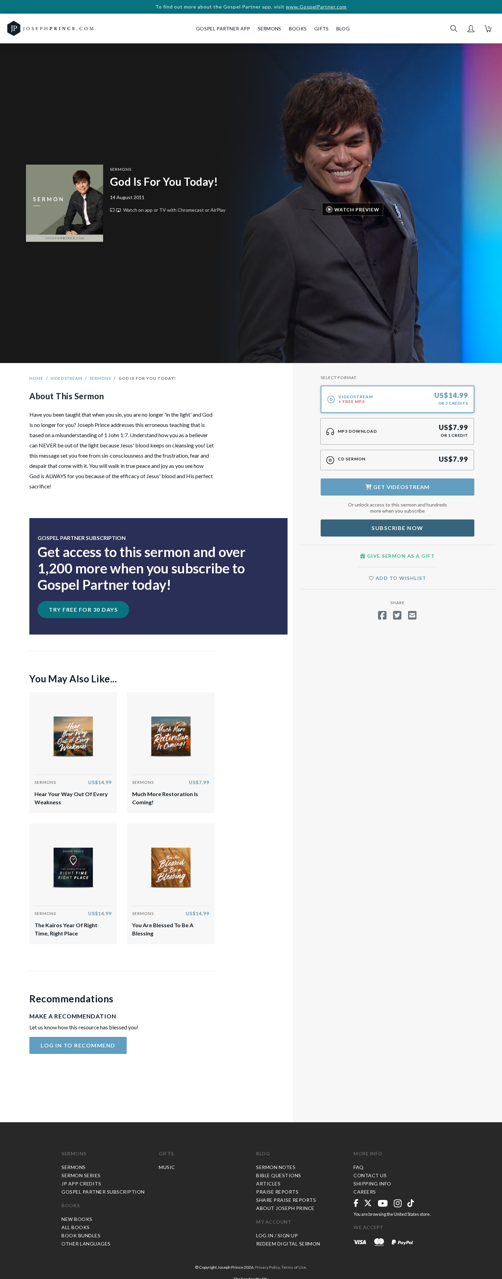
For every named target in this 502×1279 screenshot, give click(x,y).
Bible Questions (278, 1175)
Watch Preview (356, 209)
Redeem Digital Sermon (288, 1244)
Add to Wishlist (400, 578)
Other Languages (86, 1244)
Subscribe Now (397, 528)
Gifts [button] (321, 28)
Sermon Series (81, 1175)
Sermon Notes (275, 1167)
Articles (268, 1183)
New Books (77, 1219)
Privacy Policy (267, 1267)
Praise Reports (277, 1192)
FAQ (358, 1167)
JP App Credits (81, 1183)
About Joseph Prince (285, 1208)
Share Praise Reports (286, 1200)
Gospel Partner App (223, 28)
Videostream (66, 378)
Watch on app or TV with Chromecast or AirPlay (173, 210)
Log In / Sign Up (277, 1235)
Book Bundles (80, 1235)
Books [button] (298, 28)
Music (167, 1167)
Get (401, 487)
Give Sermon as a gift (400, 556)
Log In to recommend (78, 1045)
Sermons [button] (269, 28)
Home (36, 378)
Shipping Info (372, 1183)
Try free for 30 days (83, 609)
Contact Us (370, 1175)
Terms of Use (293, 1267)
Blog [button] (343, 28)
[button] (470, 28)
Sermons (120, 169)
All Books (75, 1227)
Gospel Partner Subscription (103, 1192)
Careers (364, 1192)
